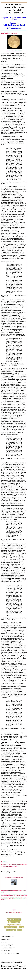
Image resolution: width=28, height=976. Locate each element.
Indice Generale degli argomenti (14, 912)
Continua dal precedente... (9, 33)
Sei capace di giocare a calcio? (14, 50)
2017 (14, 909)
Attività (21, 927)
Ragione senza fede (14, 925)
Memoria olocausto (10, 927)
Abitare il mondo (14, 922)
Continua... (4, 861)
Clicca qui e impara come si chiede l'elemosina (14, 895)
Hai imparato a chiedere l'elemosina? (14, 877)
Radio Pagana (11, 930)
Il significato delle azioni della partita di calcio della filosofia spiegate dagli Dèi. (14, 865)
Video (19, 930)
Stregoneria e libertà (14, 919)
